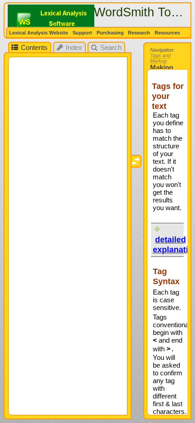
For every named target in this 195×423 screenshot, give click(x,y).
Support (82, 32)
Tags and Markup (160, 58)
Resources (168, 32)
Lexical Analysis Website (38, 32)
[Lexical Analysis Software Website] (56, 20)
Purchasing (110, 32)
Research (139, 32)
